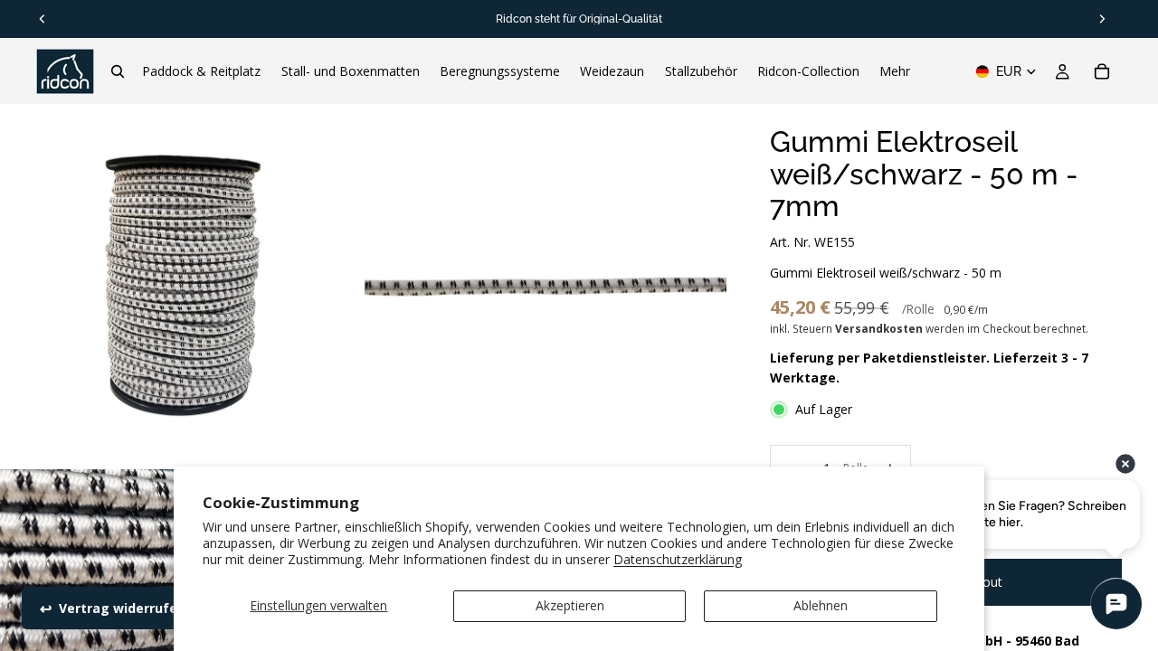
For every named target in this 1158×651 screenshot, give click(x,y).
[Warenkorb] (1102, 71)
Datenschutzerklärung (677, 559)
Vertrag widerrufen (122, 608)
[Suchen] (118, 71)
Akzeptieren (570, 605)
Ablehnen (820, 605)
